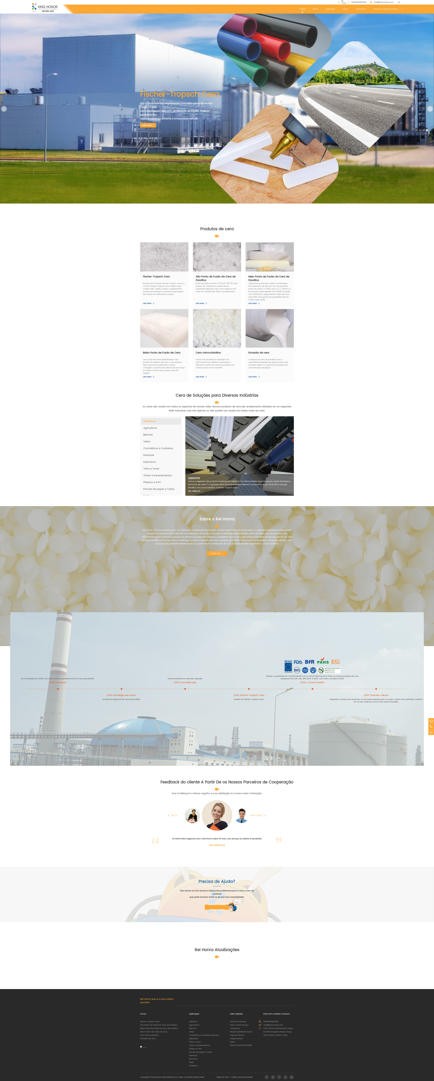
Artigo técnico (236, 1038)
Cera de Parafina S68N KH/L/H (222, 260)
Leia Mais (148, 303)
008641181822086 (358, 2)
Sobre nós (217, 553)
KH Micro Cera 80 (218, 328)
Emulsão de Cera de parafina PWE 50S (273, 328)
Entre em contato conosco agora (217, 907)
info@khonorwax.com (383, 2)
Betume (192, 1028)
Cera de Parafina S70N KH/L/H (222, 256)
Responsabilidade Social (241, 1031)
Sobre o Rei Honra (217, 519)
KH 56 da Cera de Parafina (273, 247)
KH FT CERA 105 (169, 251)
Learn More (148, 121)
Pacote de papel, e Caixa (200, 1052)
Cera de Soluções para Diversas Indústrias (217, 396)
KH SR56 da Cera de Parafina (274, 262)
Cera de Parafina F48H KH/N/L (169, 324)
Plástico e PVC (195, 1048)
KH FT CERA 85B (169, 262)
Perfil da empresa (238, 1021)
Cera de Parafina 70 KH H (219, 253)
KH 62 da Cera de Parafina (273, 258)
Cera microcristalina (208, 353)
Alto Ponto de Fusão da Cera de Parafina (216, 278)
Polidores (193, 1055)
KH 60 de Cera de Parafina (273, 255)
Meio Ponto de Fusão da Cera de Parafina (268, 278)
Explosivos (193, 1038)
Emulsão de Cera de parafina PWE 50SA (274, 332)
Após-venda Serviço (239, 1025)
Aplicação (194, 1014)
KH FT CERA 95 (168, 258)
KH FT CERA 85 (168, 266)
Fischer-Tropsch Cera (156, 277)
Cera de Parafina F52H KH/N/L (169, 328)
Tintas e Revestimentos (199, 1045)
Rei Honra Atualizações (217, 950)
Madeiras (193, 1065)
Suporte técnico (237, 1035)
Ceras (143, 1014)
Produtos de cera (217, 229)
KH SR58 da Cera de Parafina (274, 266)
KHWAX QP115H (168, 247)
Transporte (235, 1028)
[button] (4, 109)
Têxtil (191, 1062)
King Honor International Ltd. (164, 1077)
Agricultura (194, 1025)
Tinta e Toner (195, 1042)
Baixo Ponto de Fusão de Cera (161, 353)
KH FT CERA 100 (169, 255)
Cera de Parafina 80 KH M (222, 324)
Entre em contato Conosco (276, 1014)
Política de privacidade (242, 1077)
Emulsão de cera (258, 353)
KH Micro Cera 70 (218, 332)
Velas (191, 1031)
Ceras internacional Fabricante (197, 98)
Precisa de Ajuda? (217, 882)
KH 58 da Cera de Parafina (273, 251)
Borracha (193, 1058)
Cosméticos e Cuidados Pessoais (204, 1035)
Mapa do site (223, 1077)
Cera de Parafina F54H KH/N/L (169, 332)
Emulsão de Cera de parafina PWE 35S (273, 324)
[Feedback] (431, 732)
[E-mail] (431, 721)
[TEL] (431, 726)
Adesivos (193, 1021)
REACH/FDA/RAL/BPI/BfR (241, 1045)
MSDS (232, 1042)
